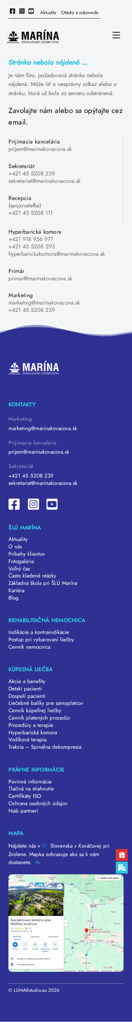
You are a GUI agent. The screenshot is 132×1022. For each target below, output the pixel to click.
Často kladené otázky (32, 576)
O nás (15, 546)
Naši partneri (23, 811)
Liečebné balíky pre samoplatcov (45, 703)
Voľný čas (19, 569)
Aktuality (48, 12)
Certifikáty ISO (24, 796)
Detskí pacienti (25, 689)
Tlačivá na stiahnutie (31, 789)
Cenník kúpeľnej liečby (34, 710)
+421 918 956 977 (30, 239)
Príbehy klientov (26, 554)
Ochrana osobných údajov (38, 803)
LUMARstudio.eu (30, 990)
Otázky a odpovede (80, 12)
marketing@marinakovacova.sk (44, 303)
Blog (13, 598)
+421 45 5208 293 (31, 246)
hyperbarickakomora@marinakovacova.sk (56, 254)
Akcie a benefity (26, 681)
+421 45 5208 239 (31, 173)
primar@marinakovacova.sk (40, 278)
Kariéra (16, 590)
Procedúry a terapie (30, 725)
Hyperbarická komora (32, 732)
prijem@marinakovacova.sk (40, 149)
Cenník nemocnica (29, 647)
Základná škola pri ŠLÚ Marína (42, 583)
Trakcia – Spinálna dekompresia (44, 747)
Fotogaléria (21, 561)
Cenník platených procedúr (39, 718)
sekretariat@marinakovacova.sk (44, 181)
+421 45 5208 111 (30, 213)
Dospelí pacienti (26, 696)
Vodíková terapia (27, 739)
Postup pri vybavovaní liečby (41, 639)
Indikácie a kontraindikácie (38, 632)
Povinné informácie (30, 782)
